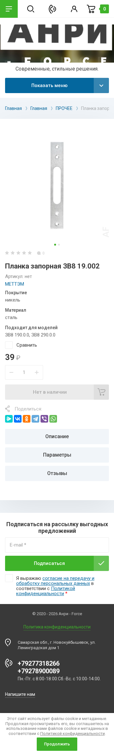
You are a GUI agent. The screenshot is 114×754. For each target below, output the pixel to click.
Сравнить (26, 345)
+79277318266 (39, 663)
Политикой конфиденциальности (45, 591)
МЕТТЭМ (14, 284)
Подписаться (49, 563)
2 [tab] (59, 245)
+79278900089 (39, 671)
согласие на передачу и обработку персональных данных (55, 580)
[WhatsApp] (53, 419)
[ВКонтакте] (18, 419)
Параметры (57, 455)
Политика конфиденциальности (57, 626)
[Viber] (44, 419)
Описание (57, 436)
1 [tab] (55, 245)
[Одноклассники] (26, 419)
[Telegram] (35, 419)
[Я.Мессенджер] (9, 419)
